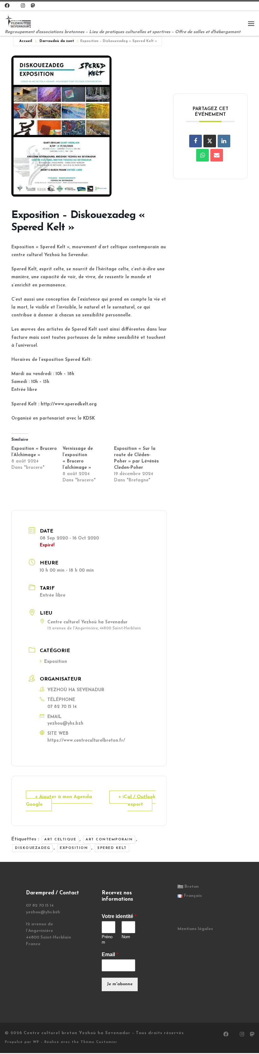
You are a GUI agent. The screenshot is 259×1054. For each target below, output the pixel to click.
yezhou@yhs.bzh (65, 723)
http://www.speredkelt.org (69, 404)
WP (36, 1042)
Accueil (25, 41)
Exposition (55, 661)
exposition (74, 848)
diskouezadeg (32, 848)
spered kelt (112, 848)
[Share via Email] (216, 155)
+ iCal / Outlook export (136, 801)
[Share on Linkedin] (224, 141)
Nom (126, 936)
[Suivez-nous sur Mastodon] (33, 6)
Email (110, 954)
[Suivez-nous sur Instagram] (23, 6)
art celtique (60, 839)
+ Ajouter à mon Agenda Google (59, 801)
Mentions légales (195, 929)
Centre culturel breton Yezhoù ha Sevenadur (77, 1033)
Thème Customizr (99, 1042)
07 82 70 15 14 (62, 706)
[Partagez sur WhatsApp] (202, 155)
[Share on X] (209, 141)
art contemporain (109, 839)
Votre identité (119, 916)
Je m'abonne (120, 984)
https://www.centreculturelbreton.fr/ (86, 740)
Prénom (107, 939)
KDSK (89, 418)
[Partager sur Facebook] (195, 141)
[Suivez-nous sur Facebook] (7, 6)
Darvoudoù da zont (56, 41)
